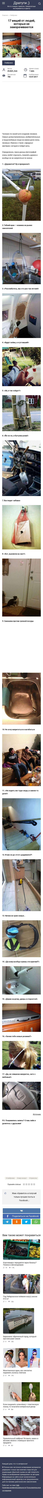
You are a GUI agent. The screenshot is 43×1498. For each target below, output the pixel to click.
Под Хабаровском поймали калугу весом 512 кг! (20, 1298)
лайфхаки (10, 1178)
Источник (37, 1114)
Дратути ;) (21, 3)
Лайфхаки (8, 63)
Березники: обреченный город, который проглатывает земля (19, 1337)
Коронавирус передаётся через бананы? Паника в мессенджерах (19, 1264)
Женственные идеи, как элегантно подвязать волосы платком (17, 1372)
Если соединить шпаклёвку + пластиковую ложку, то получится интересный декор (21, 1405)
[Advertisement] (21, 107)
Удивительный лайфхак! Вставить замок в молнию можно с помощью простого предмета (20, 1440)
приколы (34, 1178)
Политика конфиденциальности (14, 1488)
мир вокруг (22, 1178)
